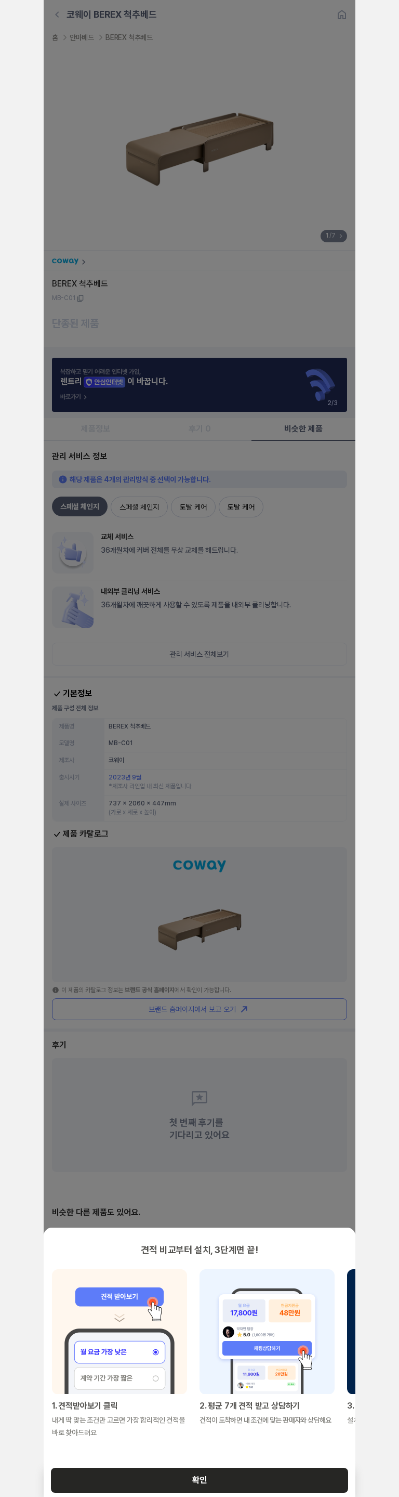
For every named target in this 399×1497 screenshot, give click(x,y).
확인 (199, 1480)
